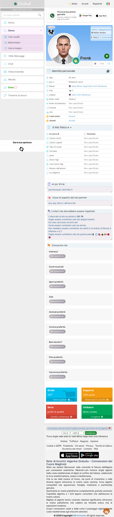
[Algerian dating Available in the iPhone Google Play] (89, 453)
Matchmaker (14, 42)
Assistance (106, 511)
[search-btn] (39, 15)
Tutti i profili (13, 37)
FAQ (96, 448)
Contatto (88, 448)
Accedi (85, 3)
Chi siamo (79, 445)
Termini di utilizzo (103, 445)
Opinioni (94, 441)
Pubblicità (68, 445)
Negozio (84, 441)
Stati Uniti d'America (81, 95)
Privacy (89, 445)
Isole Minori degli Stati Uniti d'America (89, 86)
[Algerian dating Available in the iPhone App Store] (70, 453)
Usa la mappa (15, 48)
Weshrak (24, 3)
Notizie (64, 441)
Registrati (97, 3)
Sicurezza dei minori (72, 448)
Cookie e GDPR (54, 445)
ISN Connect (79, 515)
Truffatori (73, 441)
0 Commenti (105, 37)
